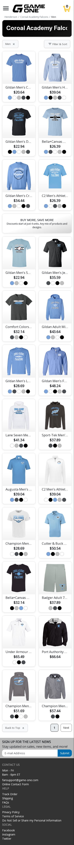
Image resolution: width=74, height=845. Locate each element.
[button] (6, 8)
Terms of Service (13, 816)
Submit (64, 753)
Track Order (9, 794)
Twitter (6, 838)
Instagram (8, 834)
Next (66, 728)
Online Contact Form (15, 784)
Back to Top (15, 728)
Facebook (8, 830)
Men (10, 44)
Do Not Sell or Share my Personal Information (31, 820)
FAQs (5, 802)
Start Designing (18, 76)
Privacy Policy (11, 812)
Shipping (7, 798)
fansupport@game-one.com (20, 780)
